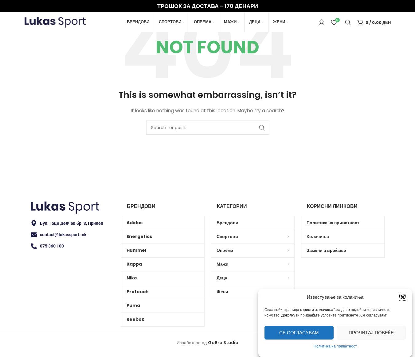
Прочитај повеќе (371, 332)
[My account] (321, 22)
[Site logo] (55, 22)
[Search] (348, 22)
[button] (403, 297)
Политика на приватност (335, 346)
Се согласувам (299, 332)
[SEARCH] (262, 128)
